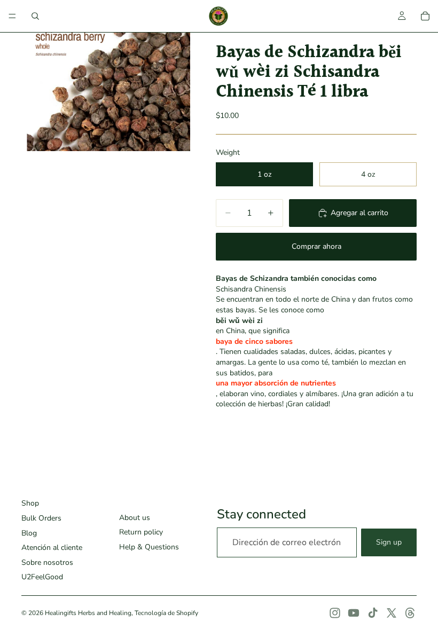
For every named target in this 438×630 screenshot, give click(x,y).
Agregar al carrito (359, 213)
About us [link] (134, 518)
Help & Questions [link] (149, 547)
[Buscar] (35, 16)
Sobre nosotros (47, 562)
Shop (30, 503)
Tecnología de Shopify (166, 613)
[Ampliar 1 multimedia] (105, 92)
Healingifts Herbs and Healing (88, 613)
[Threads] (410, 613)
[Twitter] (391, 613)
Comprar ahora (316, 246)
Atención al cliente (51, 547)
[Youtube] (353, 613)
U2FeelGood (42, 577)
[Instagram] (334, 613)
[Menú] (12, 16)
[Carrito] (425, 16)
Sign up (389, 542)
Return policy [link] (141, 532)
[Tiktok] (372, 613)
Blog (29, 533)
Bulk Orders (41, 518)
